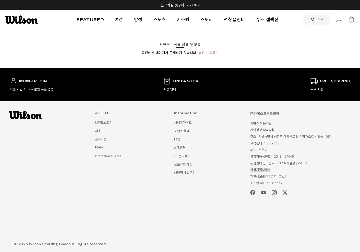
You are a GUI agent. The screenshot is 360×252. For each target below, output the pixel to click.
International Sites (108, 156)
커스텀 (183, 19)
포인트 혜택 (182, 131)
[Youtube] (263, 192)
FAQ (177, 139)
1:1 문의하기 (182, 156)
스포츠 (159, 19)
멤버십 (99, 148)
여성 (119, 19)
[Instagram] (274, 192)
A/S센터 (180, 148)
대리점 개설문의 (184, 173)
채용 (98, 131)
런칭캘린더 (234, 19)
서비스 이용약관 (261, 123)
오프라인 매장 (183, 164)
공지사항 (101, 139)
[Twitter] (285, 192)
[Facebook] (252, 192)
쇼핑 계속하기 (208, 53)
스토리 (206, 19)
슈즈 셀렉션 (267, 19)
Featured (90, 19)
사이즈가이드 (183, 123)
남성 (138, 19)
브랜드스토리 (104, 123)
